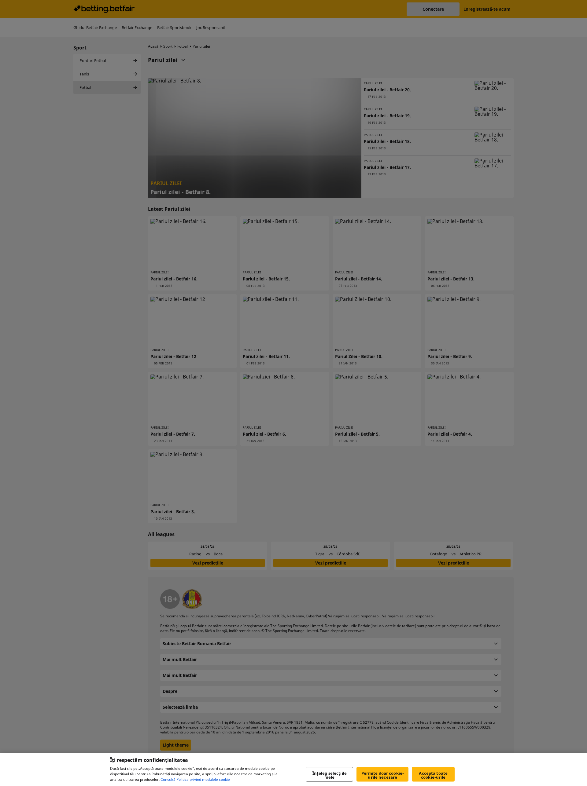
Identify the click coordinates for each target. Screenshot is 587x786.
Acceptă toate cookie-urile (433, 775)
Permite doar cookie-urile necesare (382, 775)
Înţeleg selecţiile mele (329, 775)
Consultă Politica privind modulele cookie (195, 779)
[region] (293, 769)
